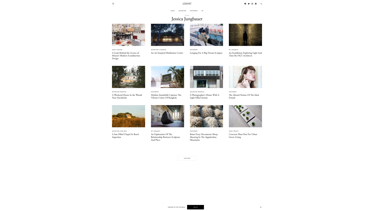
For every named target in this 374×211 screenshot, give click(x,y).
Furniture (119, 50)
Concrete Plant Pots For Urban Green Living (243, 136)
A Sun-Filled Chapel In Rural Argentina (125, 136)
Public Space (123, 131)
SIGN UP (195, 207)
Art (202, 11)
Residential (123, 92)
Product (236, 131)
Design (173, 11)
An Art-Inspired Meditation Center (167, 52)
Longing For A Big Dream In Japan (206, 52)
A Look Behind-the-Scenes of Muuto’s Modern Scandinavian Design (126, 55)
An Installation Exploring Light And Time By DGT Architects (245, 54)
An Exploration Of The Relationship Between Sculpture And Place (165, 137)
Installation (234, 50)
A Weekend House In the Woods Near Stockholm (127, 96)
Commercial (162, 50)
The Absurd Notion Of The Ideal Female (244, 96)
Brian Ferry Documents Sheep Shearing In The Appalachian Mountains (204, 137)
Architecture (182, 11)
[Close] (261, 207)
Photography (194, 11)
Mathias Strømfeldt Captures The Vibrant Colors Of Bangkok (166, 96)
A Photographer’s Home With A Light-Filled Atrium (204, 96)
